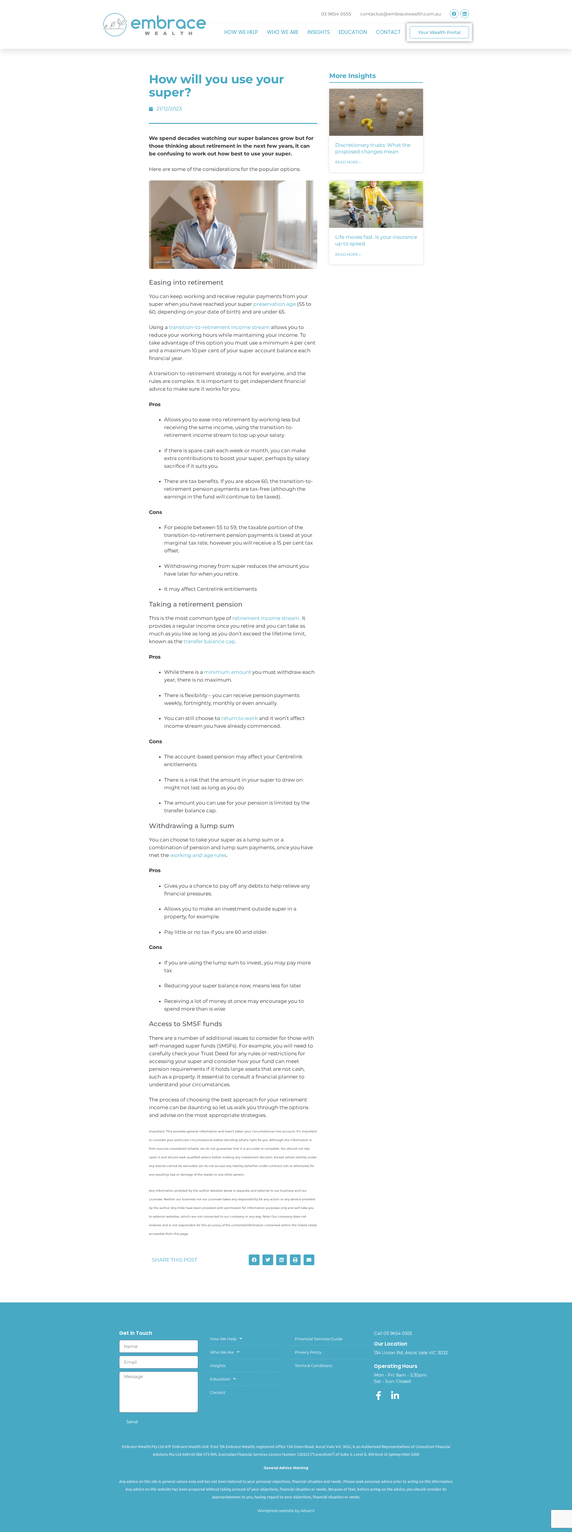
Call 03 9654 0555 (393, 1333)
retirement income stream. (266, 618)
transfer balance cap (209, 641)
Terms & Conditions (313, 1365)
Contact (388, 32)
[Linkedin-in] (395, 1395)
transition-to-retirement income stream (219, 327)
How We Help (241, 32)
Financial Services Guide (319, 1338)
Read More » (348, 162)
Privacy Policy (308, 1352)
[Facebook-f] (378, 1395)
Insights (318, 32)
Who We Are (283, 32)
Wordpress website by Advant (286, 1510)
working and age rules (198, 855)
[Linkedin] (464, 13)
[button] (254, 1259)
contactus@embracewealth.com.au (400, 14)
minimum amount (227, 672)
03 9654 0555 (336, 14)
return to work (239, 718)
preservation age (274, 304)
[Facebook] (454, 13)
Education (353, 32)
